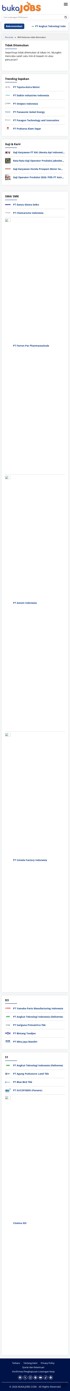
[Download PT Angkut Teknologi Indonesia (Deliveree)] (8, 1016)
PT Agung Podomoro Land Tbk (31, 1073)
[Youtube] (40, 1377)
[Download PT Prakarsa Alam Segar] (8, 128)
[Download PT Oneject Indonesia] (8, 103)
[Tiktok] (45, 1377)
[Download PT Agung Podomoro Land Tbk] (8, 1073)
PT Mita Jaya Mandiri (25, 1041)
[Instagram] (30, 1377)
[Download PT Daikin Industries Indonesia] (8, 95)
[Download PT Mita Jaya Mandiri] (8, 1041)
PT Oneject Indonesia (25, 103)
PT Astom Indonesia (25, 602)
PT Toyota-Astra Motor (26, 87)
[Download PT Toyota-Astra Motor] (8, 86)
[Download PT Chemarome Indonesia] (8, 212)
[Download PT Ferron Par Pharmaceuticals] (8, 345)
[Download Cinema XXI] (8, 1223)
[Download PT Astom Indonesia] (8, 602)
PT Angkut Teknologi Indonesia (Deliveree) (38, 1016)
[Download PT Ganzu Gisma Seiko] (8, 204)
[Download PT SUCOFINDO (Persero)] (8, 1090)
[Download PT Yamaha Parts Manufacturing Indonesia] (8, 1008)
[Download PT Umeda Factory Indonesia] (8, 859)
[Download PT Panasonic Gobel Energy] (8, 111)
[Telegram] (51, 1377)
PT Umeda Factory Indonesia (30, 860)
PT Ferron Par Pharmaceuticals (31, 345)
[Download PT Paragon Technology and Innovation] (8, 120)
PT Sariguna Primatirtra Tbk (29, 1025)
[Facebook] (20, 1377)
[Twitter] (25, 1377)
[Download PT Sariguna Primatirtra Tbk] (8, 1024)
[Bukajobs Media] (22, 7)
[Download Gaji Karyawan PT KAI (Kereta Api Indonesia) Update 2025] (8, 152)
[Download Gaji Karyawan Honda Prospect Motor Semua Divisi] (8, 168)
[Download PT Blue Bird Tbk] (8, 1081)
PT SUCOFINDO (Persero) (27, 1090)
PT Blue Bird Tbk (22, 1082)
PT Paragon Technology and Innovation (36, 120)
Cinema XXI (20, 1223)
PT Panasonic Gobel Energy (29, 112)
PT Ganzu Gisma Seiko (26, 204)
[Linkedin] (35, 1377)
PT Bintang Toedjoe (24, 1033)
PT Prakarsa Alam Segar (27, 128)
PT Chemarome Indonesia (28, 212)
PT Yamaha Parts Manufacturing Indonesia (38, 1008)
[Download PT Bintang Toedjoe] (8, 1033)
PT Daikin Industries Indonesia (31, 95)
